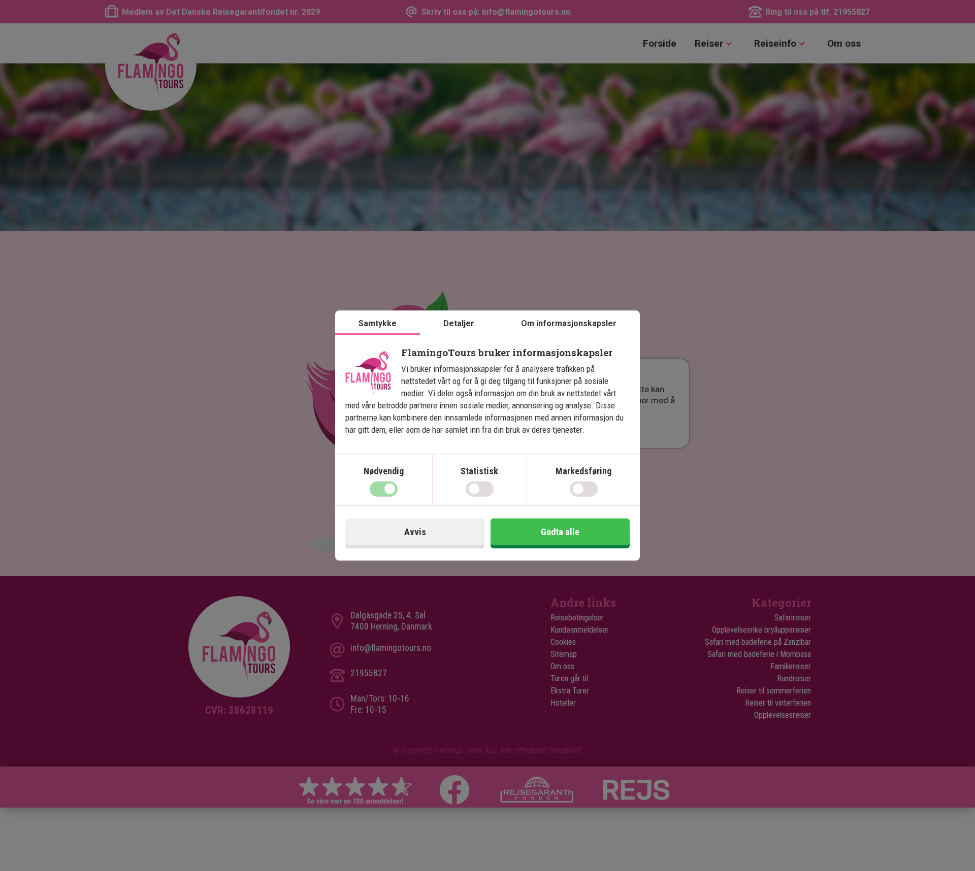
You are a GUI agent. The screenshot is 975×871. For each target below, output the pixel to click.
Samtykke (378, 323)
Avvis (415, 532)
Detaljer (458, 323)
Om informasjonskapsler (568, 323)
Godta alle (560, 532)
